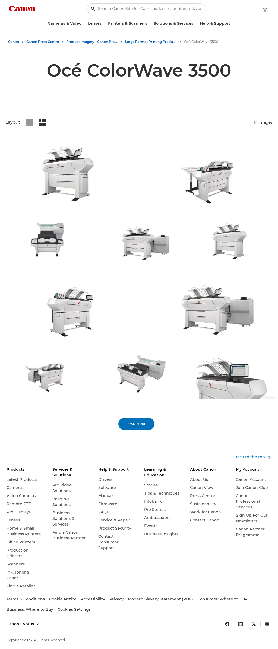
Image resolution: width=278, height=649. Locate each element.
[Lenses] (104, 23)
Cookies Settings (74, 609)
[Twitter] (254, 624)
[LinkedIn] (240, 624)
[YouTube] (267, 624)
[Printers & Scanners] (149, 23)
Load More (136, 424)
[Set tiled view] (29, 122)
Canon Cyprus (21, 624)
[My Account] (265, 9)
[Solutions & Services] (195, 23)
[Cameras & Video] (83, 23)
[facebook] (227, 624)
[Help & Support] (232, 23)
